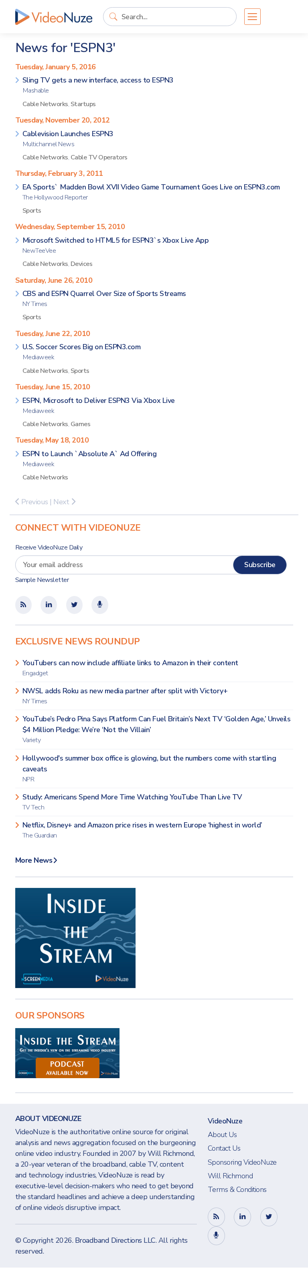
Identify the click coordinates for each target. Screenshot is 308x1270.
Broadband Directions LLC (115, 1240)
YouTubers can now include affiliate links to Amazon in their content (130, 668)
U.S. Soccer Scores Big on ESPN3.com (81, 352)
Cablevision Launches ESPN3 (67, 139)
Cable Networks (45, 104)
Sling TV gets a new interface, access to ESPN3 (98, 85)
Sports (31, 210)
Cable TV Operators (99, 157)
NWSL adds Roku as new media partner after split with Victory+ (125, 696)
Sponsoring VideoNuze (242, 1162)
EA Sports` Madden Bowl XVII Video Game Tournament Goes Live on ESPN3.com (151, 192)
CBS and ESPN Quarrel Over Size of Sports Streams (104, 298)
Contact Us (224, 1148)
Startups (83, 104)
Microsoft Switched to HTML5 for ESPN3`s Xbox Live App (115, 245)
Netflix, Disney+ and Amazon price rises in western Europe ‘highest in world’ (142, 830)
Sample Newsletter (42, 580)
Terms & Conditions (237, 1189)
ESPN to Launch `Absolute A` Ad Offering (89, 459)
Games (81, 424)
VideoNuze (225, 1121)
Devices (82, 264)
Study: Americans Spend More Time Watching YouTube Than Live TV (132, 802)
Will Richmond (230, 1176)
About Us (222, 1134)
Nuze (53, 17)
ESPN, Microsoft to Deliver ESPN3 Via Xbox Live (98, 405)
